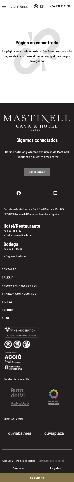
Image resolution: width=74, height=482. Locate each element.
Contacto (9, 269)
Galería (7, 277)
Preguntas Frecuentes (19, 285)
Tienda (7, 301)
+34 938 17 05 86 (13, 248)
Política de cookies (25, 460)
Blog (5, 318)
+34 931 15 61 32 (60, 6)
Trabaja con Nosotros (19, 293)
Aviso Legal (7, 460)
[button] (5, 394)
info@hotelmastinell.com (18, 235)
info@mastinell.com (15, 256)
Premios (8, 310)
